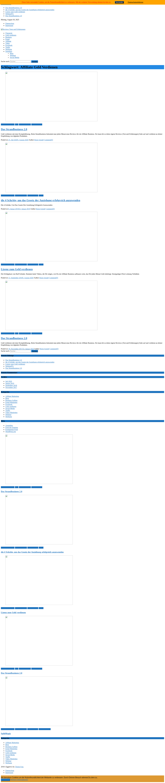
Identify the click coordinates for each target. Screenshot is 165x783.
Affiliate (8, 41)
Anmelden (9, 425)
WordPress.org (10, 432)
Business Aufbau (25, 124)
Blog (11, 53)
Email (7, 39)
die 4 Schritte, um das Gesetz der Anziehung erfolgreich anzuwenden (29, 10)
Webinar (13, 55)
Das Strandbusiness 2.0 (13, 8)
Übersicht (8, 33)
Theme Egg (19, 767)
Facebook (8, 45)
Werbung (8, 49)
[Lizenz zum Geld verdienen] (82, 237)
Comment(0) (48, 140)
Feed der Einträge (11, 427)
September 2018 (11, 385)
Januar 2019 (9, 383)
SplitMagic (6, 733)
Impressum (9, 25)
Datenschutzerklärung (135, 2)
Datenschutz (9, 23)
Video (7, 43)
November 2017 (11, 387)
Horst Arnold (39, 140)
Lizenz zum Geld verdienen (15, 12)
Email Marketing (11, 402)
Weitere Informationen (19, 780)
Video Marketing (11, 413)
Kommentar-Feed (11, 430)
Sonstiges (8, 51)
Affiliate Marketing (7, 124)
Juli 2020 (8, 381)
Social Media (14, 57)
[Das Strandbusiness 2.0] (82, 97)
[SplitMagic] (82, 701)
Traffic (7, 47)
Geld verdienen (10, 35)
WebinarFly (9, 14)
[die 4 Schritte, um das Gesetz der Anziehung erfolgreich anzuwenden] (82, 168)
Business (8, 37)
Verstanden (5, 780)
